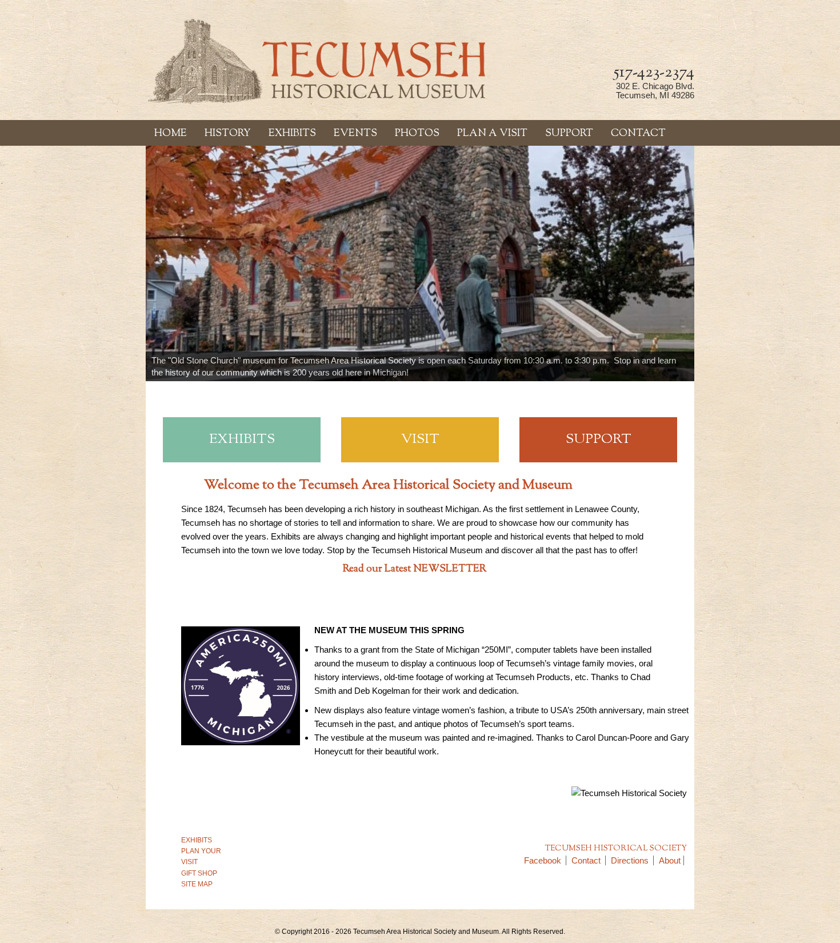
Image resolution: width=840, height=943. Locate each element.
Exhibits (292, 133)
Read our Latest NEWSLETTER (414, 569)
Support (569, 133)
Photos (417, 133)
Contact (638, 133)
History (228, 133)
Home (170, 133)
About (670, 860)
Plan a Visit (492, 133)
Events (355, 133)
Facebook (542, 860)
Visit (420, 439)
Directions (630, 860)
